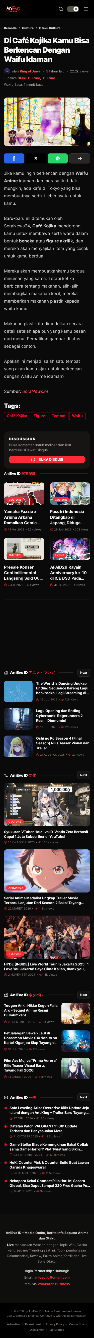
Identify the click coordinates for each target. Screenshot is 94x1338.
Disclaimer (37, 1329)
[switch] (73, 9)
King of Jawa (30, 71)
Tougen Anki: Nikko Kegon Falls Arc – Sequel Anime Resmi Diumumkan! (31, 1010)
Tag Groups (56, 1329)
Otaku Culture (49, 28)
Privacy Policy (55, 1324)
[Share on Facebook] (14, 158)
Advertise (13, 1324)
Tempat (59, 415)
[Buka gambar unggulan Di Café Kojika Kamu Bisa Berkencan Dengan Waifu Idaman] (47, 122)
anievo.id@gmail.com (52, 1277)
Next (83, 672)
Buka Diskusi (51, 459)
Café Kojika (17, 415)
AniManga (16, 887)
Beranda (10, 28)
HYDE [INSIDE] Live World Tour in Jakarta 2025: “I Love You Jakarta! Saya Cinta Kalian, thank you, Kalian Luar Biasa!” (46, 969)
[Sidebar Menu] (86, 9)
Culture (28, 28)
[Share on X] (36, 158)
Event (59, 555)
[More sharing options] (79, 158)
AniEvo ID (32, 672)
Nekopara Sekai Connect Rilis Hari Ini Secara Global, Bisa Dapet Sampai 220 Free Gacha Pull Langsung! (49, 1186)
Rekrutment (33, 1324)
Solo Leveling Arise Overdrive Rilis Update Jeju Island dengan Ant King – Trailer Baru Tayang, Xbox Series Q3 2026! (49, 1113)
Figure (39, 415)
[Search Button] (61, 9)
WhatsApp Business (54, 1284)
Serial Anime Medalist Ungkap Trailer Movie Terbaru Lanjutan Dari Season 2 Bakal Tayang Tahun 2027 (42, 903)
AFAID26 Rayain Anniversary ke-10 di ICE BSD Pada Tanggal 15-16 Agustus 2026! (68, 578)
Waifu (77, 415)
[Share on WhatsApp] (58, 158)
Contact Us (76, 1324)
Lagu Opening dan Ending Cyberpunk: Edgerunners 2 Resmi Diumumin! (59, 715)
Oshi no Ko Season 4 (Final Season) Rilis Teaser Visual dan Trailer (62, 743)
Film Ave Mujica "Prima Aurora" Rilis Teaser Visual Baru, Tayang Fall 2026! (30, 1065)
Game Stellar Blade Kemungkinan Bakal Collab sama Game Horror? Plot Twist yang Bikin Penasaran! (49, 1149)
